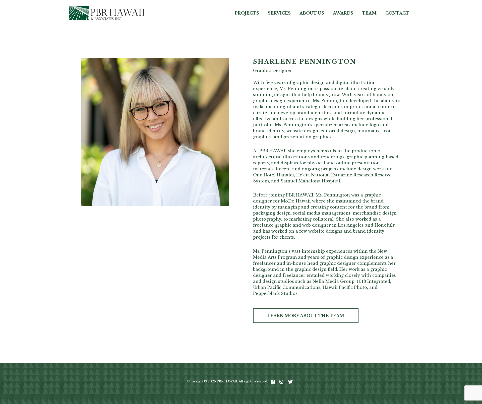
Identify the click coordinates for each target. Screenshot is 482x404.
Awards (343, 13)
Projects (247, 13)
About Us (311, 13)
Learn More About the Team (305, 315)
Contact (397, 13)
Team (369, 13)
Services (279, 13)
